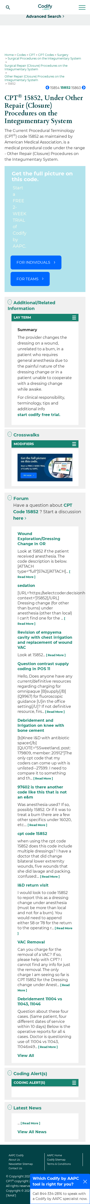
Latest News (27, 1108)
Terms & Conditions (59, 1164)
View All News (32, 1132)
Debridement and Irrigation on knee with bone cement (41, 725)
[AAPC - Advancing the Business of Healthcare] (45, 7)
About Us (14, 1159)
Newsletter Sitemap (21, 1164)
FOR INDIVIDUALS (33, 262)
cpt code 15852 (32, 833)
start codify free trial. (39, 414)
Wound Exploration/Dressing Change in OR (39, 538)
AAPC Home (54, 1155)
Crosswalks (26, 435)
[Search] (8, 7)
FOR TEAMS (27, 279)
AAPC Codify (16, 1155)
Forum (21, 498)
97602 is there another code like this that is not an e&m (42, 792)
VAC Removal (31, 942)
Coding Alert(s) (30, 1073)
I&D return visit (33, 885)
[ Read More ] (56, 655)
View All (26, 1055)
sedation (26, 585)
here (18, 518)
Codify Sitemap (56, 1159)
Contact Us (15, 1168)
